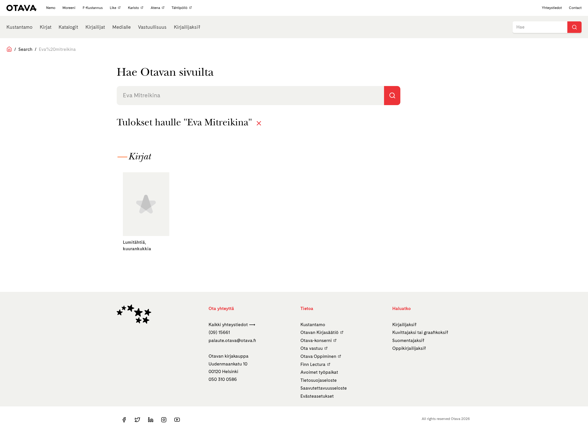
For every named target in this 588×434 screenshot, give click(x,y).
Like (113, 8)
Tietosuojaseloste (318, 380)
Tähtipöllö (179, 8)
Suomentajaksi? (408, 340)
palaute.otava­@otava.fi (232, 340)
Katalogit (68, 27)
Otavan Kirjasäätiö (319, 332)
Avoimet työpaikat (319, 372)
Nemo (51, 8)
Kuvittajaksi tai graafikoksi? (420, 332)
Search (25, 49)
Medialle (121, 27)
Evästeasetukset (317, 396)
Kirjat (45, 27)
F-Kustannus (93, 8)
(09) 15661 (219, 332)
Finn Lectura (312, 364)
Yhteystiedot (552, 8)
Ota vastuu (311, 348)
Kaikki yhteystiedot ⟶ (232, 324)
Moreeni (69, 8)
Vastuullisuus (152, 27)
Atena (155, 8)
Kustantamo (19, 27)
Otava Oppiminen (318, 356)
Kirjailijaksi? (187, 27)
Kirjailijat (95, 27)
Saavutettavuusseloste (323, 388)
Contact (575, 8)
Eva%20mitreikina (57, 49)
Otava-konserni (316, 340)
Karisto (133, 8)
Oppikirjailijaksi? (409, 348)
